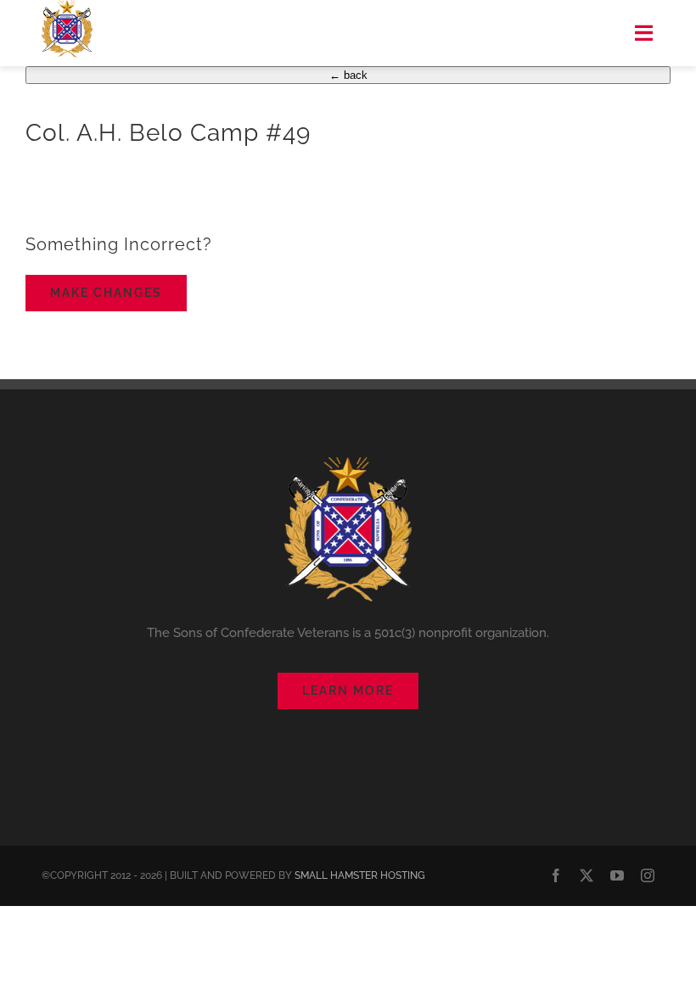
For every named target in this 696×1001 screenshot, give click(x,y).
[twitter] (586, 875)
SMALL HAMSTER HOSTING (360, 875)
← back (348, 75)
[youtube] (617, 875)
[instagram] (647, 875)
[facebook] (556, 875)
